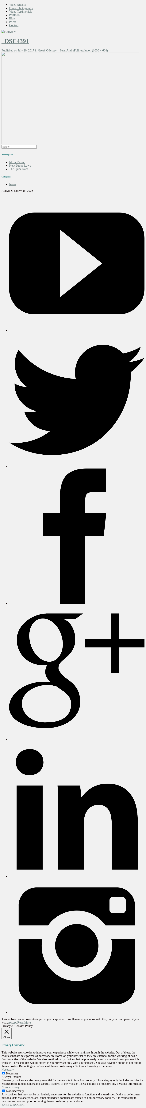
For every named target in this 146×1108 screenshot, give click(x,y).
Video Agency (17, 4)
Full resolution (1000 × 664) (91, 50)
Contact (13, 25)
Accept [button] (12, 1022)
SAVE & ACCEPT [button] (13, 1104)
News (12, 184)
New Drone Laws (20, 165)
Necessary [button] (8, 1069)
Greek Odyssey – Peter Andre (56, 50)
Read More (24, 1022)
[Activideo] (9, 31)
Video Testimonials (20, 11)
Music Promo (17, 162)
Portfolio (14, 15)
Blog (12, 18)
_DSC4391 (15, 41)
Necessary (12, 1073)
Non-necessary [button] (10, 1087)
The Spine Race (18, 169)
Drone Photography (21, 8)
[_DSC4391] (70, 142)
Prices (12, 21)
